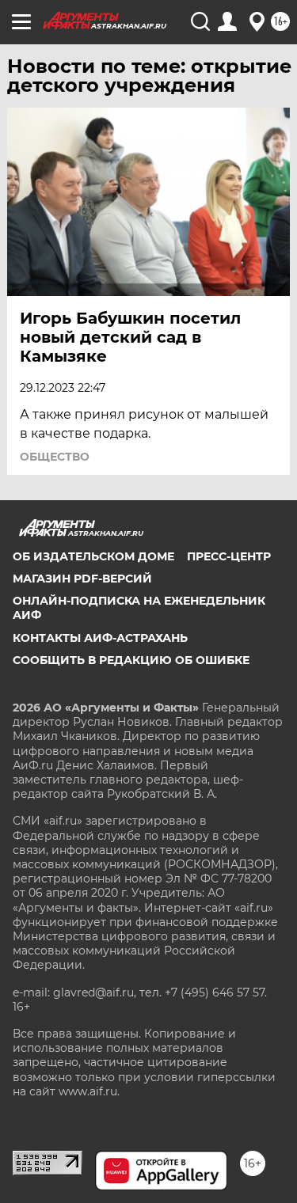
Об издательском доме (93, 556)
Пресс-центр (229, 556)
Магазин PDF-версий (82, 578)
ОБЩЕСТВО (54, 456)
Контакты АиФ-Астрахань (100, 638)
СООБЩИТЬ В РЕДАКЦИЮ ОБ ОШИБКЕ (131, 660)
